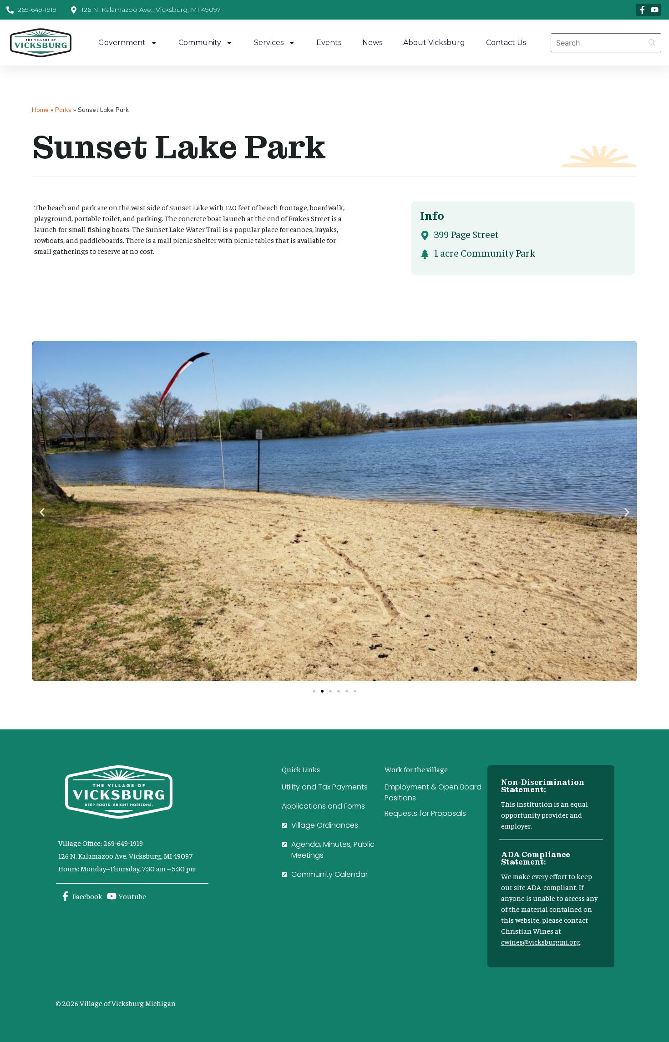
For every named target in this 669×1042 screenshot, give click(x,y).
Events (328, 42)
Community (199, 42)
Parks (63, 109)
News (372, 42)
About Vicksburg (434, 42)
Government (122, 42)
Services (269, 42)
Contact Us (506, 42)
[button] (42, 512)
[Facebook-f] (642, 10)
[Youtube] (655, 10)
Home (40, 109)
